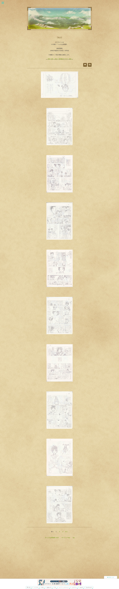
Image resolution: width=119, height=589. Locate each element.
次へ (66, 531)
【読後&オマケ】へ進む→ (65, 59)
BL (55, 587)
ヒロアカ (74, 587)
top (74, 537)
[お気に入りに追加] (90, 65)
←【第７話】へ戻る (52, 59)
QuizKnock (89, 587)
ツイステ (35, 587)
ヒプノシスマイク (64, 587)
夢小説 (28, 587)
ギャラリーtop (66, 537)
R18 (42, 587)
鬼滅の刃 (49, 587)
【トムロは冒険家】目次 (51, 537)
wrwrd (81, 587)
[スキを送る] (85, 65)
